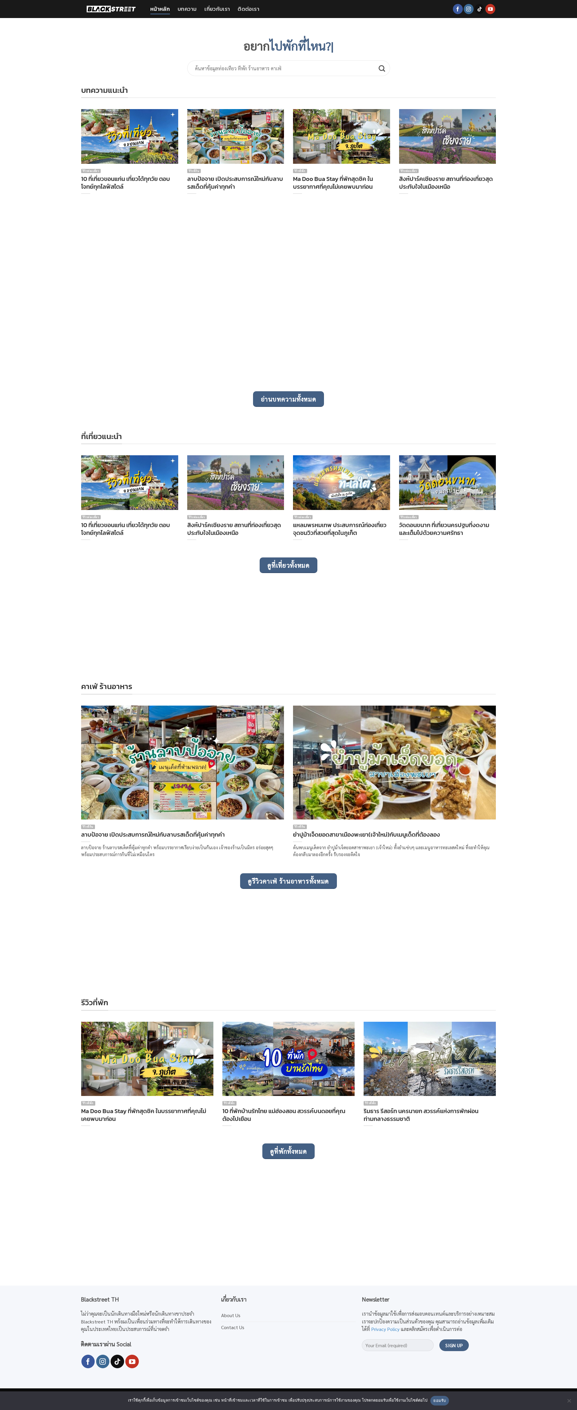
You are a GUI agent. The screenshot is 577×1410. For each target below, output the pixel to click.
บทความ (187, 9)
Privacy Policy (385, 1329)
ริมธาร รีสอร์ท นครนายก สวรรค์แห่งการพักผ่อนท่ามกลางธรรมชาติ (421, 1115)
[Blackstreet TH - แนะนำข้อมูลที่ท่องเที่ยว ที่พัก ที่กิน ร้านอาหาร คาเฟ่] (111, 9)
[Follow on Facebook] (458, 9)
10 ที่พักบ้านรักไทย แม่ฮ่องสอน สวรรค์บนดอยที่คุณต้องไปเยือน (283, 1115)
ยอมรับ (439, 1400)
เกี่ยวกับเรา (217, 9)
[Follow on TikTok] (479, 9)
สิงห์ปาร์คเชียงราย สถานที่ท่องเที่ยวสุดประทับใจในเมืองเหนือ (446, 183)
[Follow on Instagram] (469, 9)
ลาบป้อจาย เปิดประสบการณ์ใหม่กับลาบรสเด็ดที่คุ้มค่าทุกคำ (235, 183)
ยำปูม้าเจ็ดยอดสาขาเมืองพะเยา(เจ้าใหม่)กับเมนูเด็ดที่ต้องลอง (366, 834)
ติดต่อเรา (248, 9)
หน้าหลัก (160, 9)
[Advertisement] (261, 301)
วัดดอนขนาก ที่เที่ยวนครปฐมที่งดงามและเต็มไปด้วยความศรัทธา (444, 529)
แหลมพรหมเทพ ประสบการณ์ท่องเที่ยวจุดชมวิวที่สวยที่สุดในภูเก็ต (339, 529)
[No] (568, 1402)
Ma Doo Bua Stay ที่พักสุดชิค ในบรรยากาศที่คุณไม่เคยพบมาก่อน (333, 183)
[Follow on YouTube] (490, 9)
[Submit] (382, 68)
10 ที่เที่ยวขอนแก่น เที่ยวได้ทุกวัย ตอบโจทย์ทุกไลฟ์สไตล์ (125, 183)
